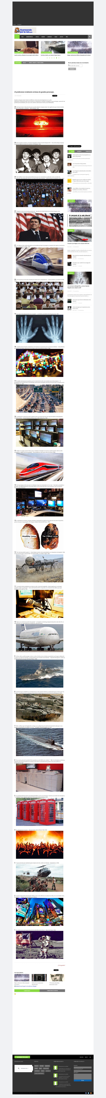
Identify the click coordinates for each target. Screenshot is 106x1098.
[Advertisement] (53, 12)
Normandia (37, 1070)
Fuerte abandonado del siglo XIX (76, 55)
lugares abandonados (39, 1073)
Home (17, 37)
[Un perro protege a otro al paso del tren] (80, 235)
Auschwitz (48, 1070)
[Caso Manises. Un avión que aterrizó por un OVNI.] (53, 47)
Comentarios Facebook (52, 990)
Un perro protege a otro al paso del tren (78, 243)
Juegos (61, 36)
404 (90, 1057)
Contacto (19, 24)
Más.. (67, 36)
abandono (47, 1066)
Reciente (79, 151)
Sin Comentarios (18, 95)
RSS (91, 1093)
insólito (35, 62)
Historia (41, 1066)
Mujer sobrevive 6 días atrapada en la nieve (25, 55)
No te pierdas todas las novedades (78, 62)
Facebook (86, 1093)
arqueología (45, 1068)
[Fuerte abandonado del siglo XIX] (79, 47)
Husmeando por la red (22, 1057)
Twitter (88, 1093)
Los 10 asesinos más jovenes (79, 163)
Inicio (14, 24)
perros (42, 1070)
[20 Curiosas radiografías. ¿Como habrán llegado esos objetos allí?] (80, 278)
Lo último (71, 201)
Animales (49, 36)
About (86, 1057)
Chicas (37, 36)
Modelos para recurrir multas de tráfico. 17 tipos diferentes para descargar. (82, 180)
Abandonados (29, 36)
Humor (43, 36)
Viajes (56, 36)
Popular (72, 153)
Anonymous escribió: (63, 1066)
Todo (22, 36)
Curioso (71, 230)
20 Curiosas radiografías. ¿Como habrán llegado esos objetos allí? (78, 286)
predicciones (40, 62)
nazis (40, 1068)
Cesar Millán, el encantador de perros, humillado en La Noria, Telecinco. (81, 189)
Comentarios (27, 990)
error (30, 62)
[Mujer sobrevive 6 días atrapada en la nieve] (26, 47)
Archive (81, 1057)
